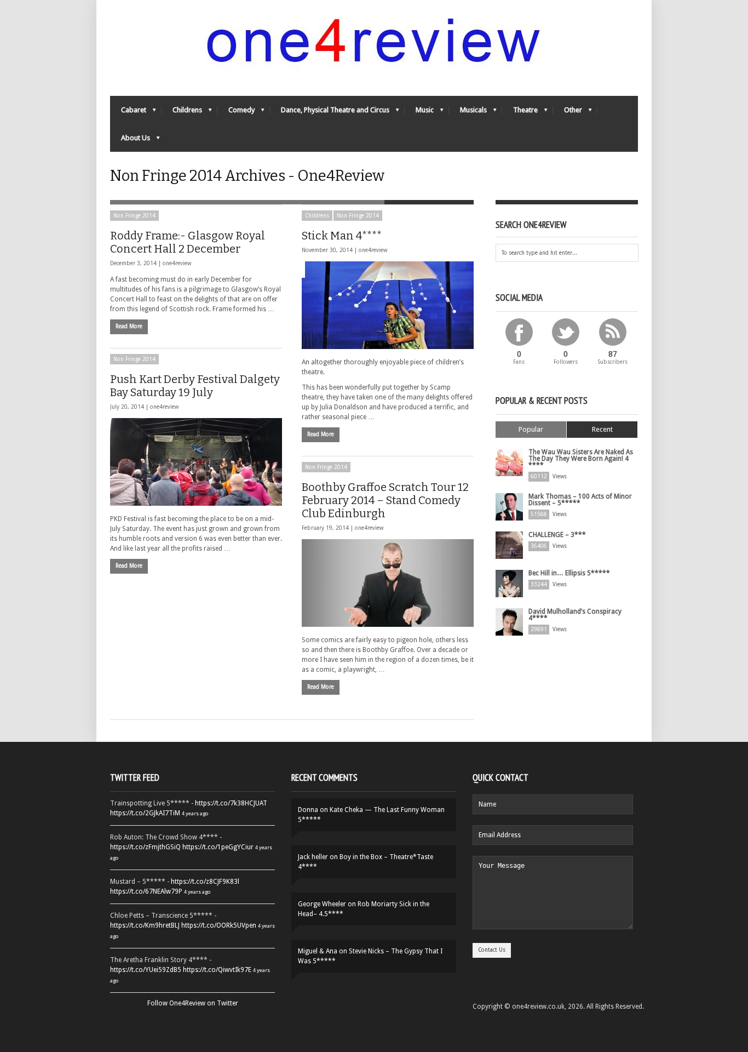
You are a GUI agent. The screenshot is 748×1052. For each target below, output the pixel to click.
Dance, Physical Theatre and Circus (329, 112)
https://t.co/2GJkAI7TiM (145, 813)
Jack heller (313, 857)
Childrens (182, 112)
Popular (531, 429)
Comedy (236, 112)
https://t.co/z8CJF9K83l (205, 881)
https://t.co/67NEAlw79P (146, 891)
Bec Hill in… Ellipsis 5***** (569, 573)
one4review (177, 263)
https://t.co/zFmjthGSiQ (145, 847)
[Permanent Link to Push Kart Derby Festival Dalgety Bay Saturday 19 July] (196, 462)
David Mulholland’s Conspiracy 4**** (575, 615)
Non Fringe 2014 (134, 216)
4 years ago (195, 813)
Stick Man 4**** (342, 235)
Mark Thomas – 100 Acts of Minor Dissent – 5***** (580, 500)
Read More (129, 326)
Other (567, 112)
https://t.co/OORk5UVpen (218, 925)
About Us (130, 140)
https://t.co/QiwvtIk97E (217, 970)
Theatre (520, 112)
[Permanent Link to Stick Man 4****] (388, 305)
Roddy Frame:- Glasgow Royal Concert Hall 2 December (187, 242)
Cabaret (128, 112)
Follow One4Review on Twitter (192, 1003)
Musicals (468, 112)
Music (419, 112)
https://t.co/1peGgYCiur (218, 847)
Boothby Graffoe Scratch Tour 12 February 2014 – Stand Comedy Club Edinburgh (385, 500)
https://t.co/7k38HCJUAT (231, 803)
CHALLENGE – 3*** (557, 535)
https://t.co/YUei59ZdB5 (145, 970)
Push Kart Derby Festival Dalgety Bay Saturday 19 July (195, 386)
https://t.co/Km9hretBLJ (145, 925)
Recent (602, 429)
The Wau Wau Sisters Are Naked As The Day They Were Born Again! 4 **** (580, 458)
